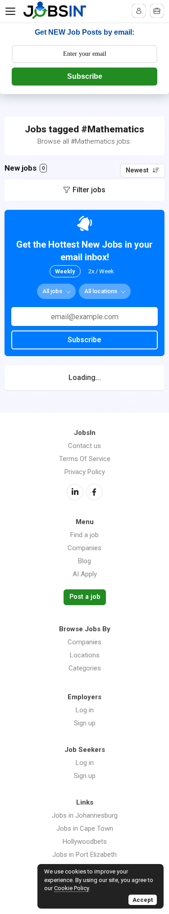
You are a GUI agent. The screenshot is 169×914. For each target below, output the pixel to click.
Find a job (84, 535)
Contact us (84, 446)
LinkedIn (74, 492)
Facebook (94, 492)
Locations (85, 655)
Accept (142, 899)
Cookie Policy (71, 888)
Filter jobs (89, 190)
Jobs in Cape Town (84, 828)
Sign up (85, 723)
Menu (12, 11)
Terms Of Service (84, 459)
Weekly (65, 271)
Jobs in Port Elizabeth (84, 855)
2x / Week (101, 271)
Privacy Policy (84, 472)
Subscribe (84, 76)
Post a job (84, 597)
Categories (85, 668)
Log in (85, 710)
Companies (84, 548)
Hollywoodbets (85, 841)
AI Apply (85, 574)
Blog (84, 561)
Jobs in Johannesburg (85, 815)
